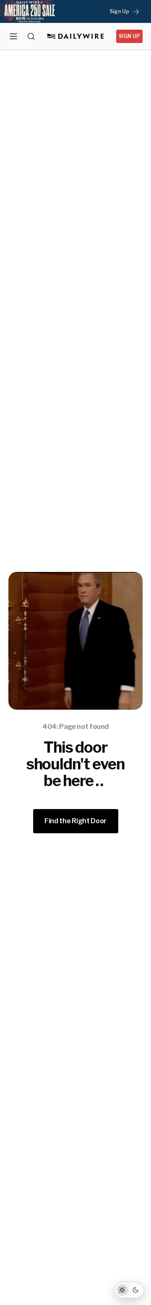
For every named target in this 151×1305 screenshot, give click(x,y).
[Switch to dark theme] (129, 1290)
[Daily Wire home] (75, 36)
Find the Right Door (75, 821)
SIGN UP (129, 36)
